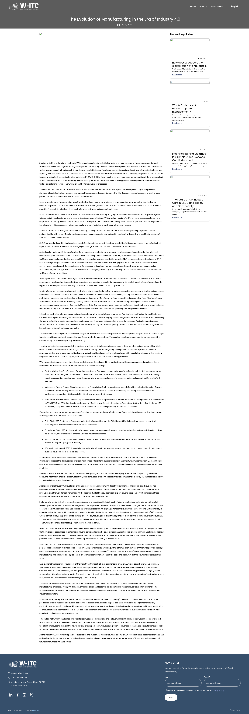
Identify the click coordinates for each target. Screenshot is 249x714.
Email (207, 677)
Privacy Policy (217, 690)
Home (193, 6)
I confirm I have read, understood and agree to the (195, 690)
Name (168, 677)
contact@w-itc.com (20, 673)
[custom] (10, 695)
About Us (203, 6)
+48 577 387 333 (19, 677)
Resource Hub (216, 6)
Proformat (36, 711)
